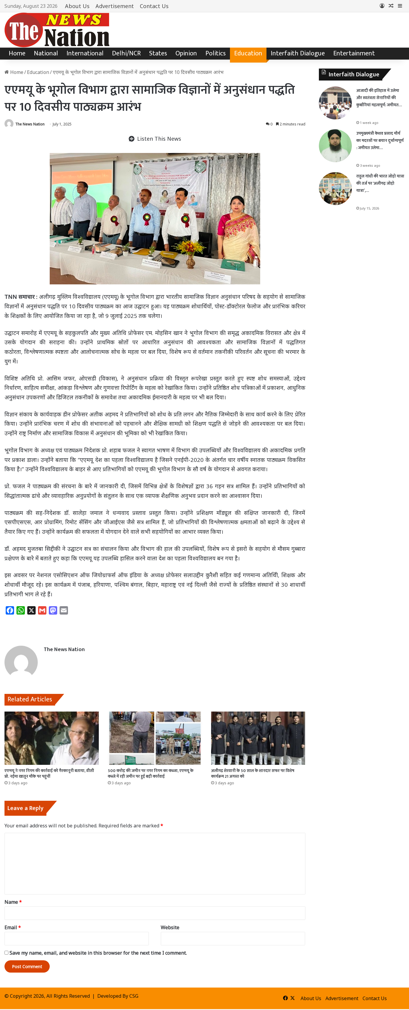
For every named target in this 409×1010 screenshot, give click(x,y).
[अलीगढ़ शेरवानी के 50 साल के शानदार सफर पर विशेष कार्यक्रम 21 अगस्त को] (258, 738)
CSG (133, 996)
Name (13, 902)
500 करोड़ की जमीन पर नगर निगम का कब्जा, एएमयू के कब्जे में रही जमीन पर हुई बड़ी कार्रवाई (150, 773)
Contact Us (154, 6)
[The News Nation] (56, 30)
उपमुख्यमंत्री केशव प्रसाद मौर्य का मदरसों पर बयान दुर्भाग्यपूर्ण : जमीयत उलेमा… (380, 140)
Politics (215, 53)
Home (17, 53)
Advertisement (115, 6)
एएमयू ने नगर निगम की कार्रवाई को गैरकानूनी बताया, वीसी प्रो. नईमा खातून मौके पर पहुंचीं (49, 773)
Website (170, 927)
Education (248, 53)
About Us (77, 6)
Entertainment (354, 53)
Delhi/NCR (126, 53)
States (158, 53)
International (85, 53)
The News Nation (30, 124)
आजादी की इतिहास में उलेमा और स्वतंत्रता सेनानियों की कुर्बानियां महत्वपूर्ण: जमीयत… (379, 97)
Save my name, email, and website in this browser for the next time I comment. (98, 953)
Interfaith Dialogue (298, 53)
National (46, 53)
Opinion (186, 53)
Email (12, 927)
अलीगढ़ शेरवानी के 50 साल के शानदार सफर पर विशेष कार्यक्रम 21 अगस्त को (252, 773)
